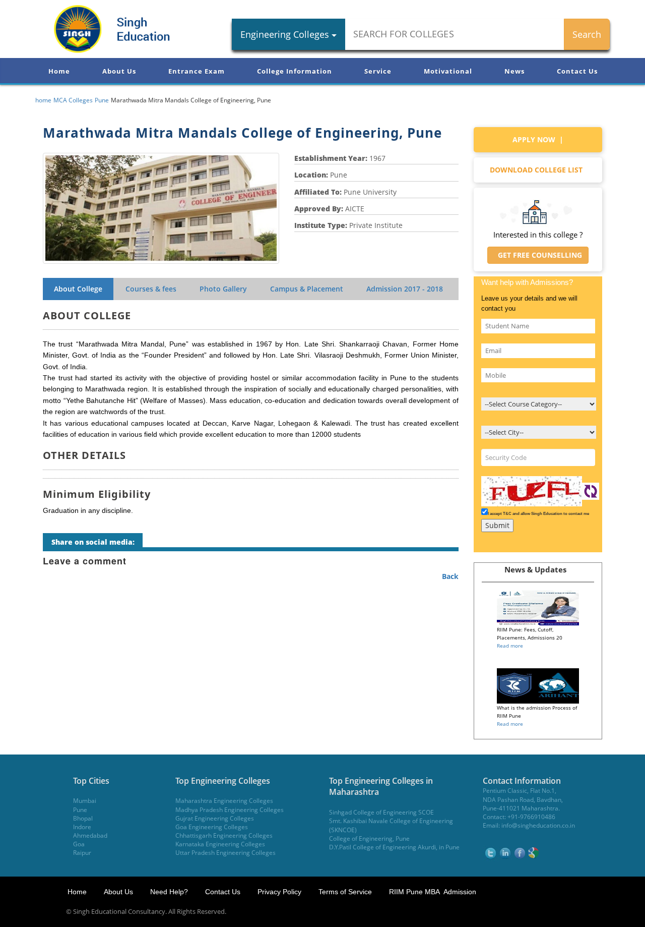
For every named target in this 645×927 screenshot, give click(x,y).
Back (450, 576)
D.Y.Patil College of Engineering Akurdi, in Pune (394, 847)
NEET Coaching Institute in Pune (516, 911)
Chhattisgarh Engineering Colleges (224, 835)
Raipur (82, 852)
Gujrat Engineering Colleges (214, 818)
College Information (294, 71)
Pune (80, 809)
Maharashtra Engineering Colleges (224, 800)
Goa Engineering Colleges (211, 827)
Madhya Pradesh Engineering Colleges (229, 809)
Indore (82, 827)
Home (59, 71)
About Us (119, 71)
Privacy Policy (279, 892)
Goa (79, 844)
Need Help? (170, 892)
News (514, 71)
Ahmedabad (90, 835)
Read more (510, 645)
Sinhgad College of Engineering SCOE (381, 812)
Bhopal (83, 818)
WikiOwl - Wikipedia (603, 911)
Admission (404, 289)
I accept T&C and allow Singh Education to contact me (538, 513)
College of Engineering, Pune (369, 838)
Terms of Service (345, 892)
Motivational (448, 71)
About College (78, 289)
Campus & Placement (306, 289)
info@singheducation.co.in (538, 825)
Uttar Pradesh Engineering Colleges (225, 852)
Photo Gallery (223, 289)
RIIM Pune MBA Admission (432, 892)
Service (378, 71)
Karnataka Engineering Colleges (220, 844)
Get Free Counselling (538, 255)
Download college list (538, 170)
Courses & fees (150, 289)
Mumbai (84, 800)
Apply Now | (537, 139)
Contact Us (577, 71)
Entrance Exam (196, 71)
